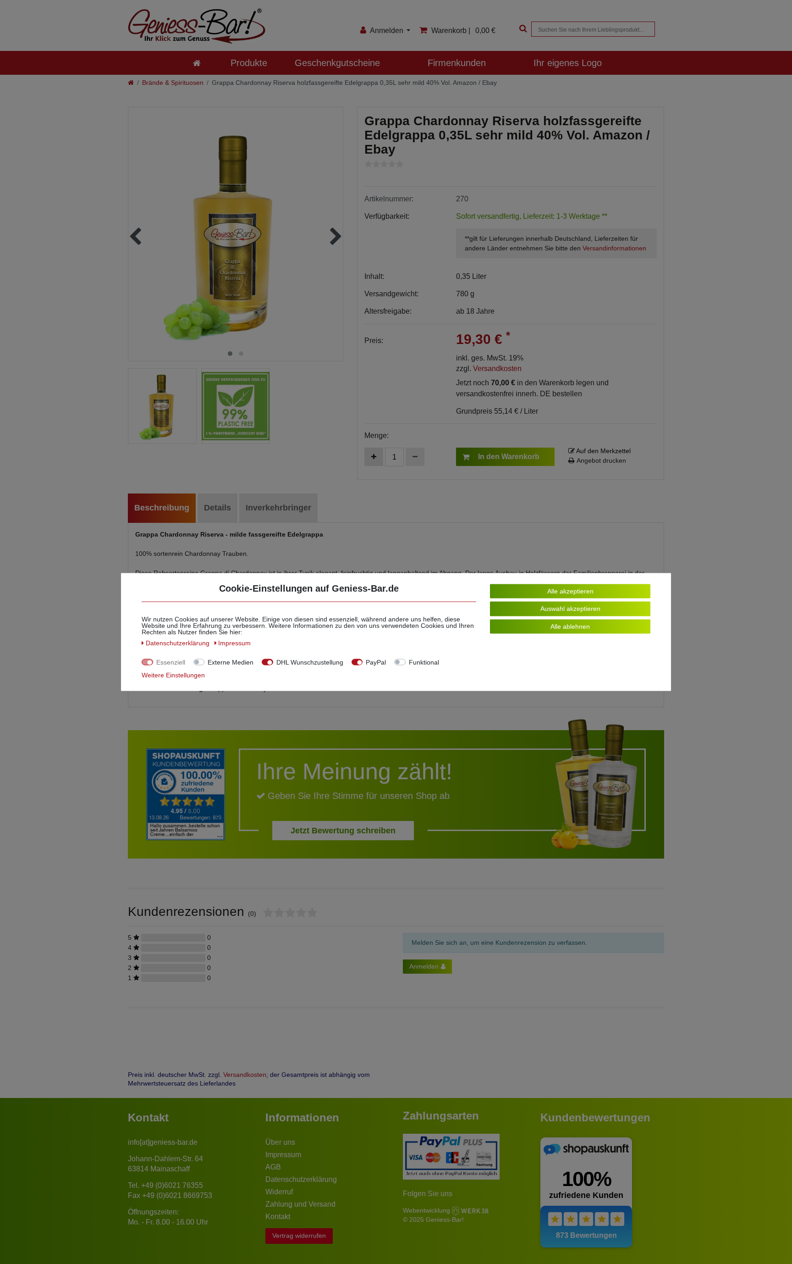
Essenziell (170, 662)
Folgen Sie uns (427, 1193)
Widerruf (279, 1192)
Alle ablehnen (570, 626)
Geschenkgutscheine (337, 63)
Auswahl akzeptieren (570, 608)
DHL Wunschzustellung (309, 662)
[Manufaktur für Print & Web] (470, 1210)
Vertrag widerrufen (299, 1235)
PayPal (376, 662)
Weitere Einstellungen (173, 675)
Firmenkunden (457, 63)
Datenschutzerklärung (301, 1179)
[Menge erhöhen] (373, 457)
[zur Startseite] (197, 63)
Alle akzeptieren (570, 591)
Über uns (280, 1142)
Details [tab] (217, 507)
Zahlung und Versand (300, 1204)
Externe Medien (230, 662)
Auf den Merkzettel (603, 451)
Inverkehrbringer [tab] (278, 507)
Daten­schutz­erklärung (178, 643)
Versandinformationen (614, 248)
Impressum (283, 1155)
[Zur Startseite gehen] (131, 82)
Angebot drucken (601, 460)
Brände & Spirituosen (173, 82)
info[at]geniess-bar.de (163, 1142)
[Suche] (522, 29)
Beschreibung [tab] (161, 507)
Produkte (249, 63)
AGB (273, 1167)
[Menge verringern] (415, 457)
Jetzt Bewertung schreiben (343, 830)
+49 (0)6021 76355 (172, 1185)
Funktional (424, 662)
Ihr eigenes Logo (568, 63)
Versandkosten (497, 368)
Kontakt (277, 1216)
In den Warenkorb (508, 456)
